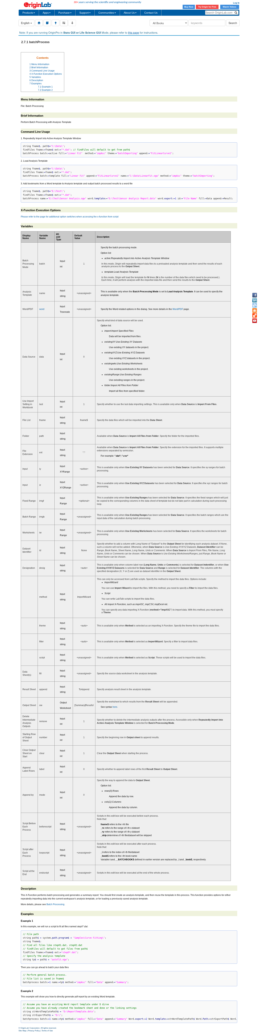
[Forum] (254, 310)
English (25, 23)
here (115, 707)
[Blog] (254, 305)
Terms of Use (47, 1031)
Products (27, 12)
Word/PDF (177, 309)
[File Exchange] (254, 315)
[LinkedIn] (254, 300)
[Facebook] (254, 295)
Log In (236, 3)
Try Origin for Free (207, 7)
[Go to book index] (47, 23)
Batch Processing (55, 904)
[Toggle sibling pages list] (64, 23)
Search (233, 23)
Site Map (22, 1031)
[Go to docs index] (39, 23)
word (41, 309)
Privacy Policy (34, 1031)
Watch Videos (230, 7)
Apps (46, 12)
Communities (106, 12)
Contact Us (151, 12)
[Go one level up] (55, 23)
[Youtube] (254, 320)
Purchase (64, 12)
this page (133, 32)
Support (84, 12)
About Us (129, 12)
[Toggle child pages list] (72, 23)
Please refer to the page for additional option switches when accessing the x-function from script (69, 216)
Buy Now (188, 7)
